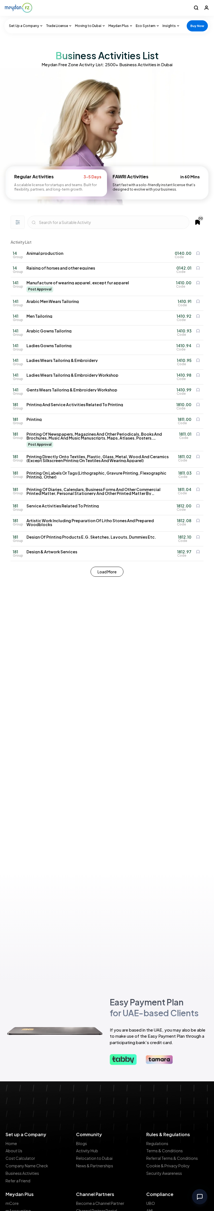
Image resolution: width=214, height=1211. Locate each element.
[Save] (198, 253)
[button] (24, 25)
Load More (107, 571)
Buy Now (197, 26)
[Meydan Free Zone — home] (18, 8)
